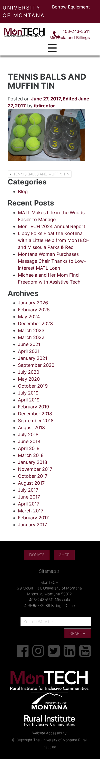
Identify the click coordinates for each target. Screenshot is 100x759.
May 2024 (29, 316)
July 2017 (28, 490)
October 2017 (32, 476)
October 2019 (33, 386)
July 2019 (28, 393)
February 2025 (34, 309)
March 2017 (30, 510)
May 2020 (29, 379)
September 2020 (36, 365)
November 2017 (35, 469)
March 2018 (31, 455)
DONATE (37, 554)
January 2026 (33, 302)
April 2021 (28, 351)
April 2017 (28, 504)
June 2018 (29, 441)
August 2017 (31, 483)
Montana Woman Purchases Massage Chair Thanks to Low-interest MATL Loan (52, 261)
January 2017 (32, 524)
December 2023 (35, 323)
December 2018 (35, 413)
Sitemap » (49, 571)
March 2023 (31, 330)
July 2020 (28, 372)
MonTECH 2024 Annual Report (51, 226)
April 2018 (28, 448)
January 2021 (32, 358)
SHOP (64, 554)
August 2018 (31, 427)
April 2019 (28, 399)
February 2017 (33, 517)
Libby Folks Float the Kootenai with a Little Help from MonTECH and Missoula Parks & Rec (53, 240)
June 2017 (29, 497)
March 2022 (31, 337)
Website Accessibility (49, 733)
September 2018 (36, 420)
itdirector (44, 105)
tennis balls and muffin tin (40, 174)
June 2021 (29, 344)
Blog (23, 191)
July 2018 (28, 434)
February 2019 (33, 406)
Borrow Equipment (71, 7)
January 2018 (32, 462)
